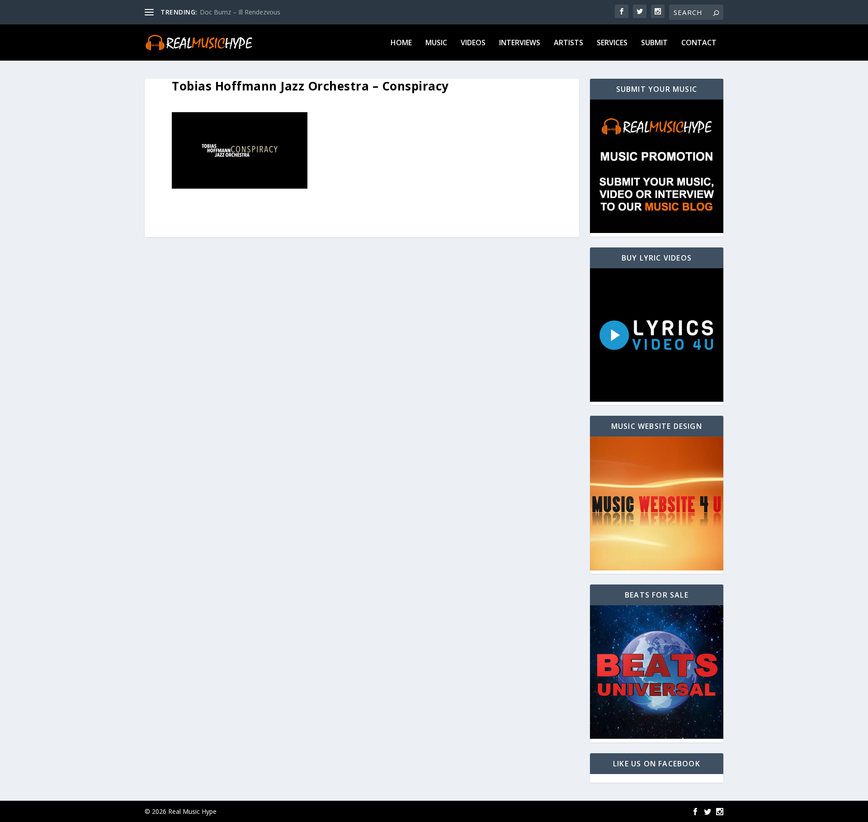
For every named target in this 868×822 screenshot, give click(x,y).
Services (612, 43)
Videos (473, 43)
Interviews (519, 43)
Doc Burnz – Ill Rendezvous (240, 12)
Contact (699, 43)
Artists (568, 43)
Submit (654, 43)
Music (436, 43)
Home (401, 43)
